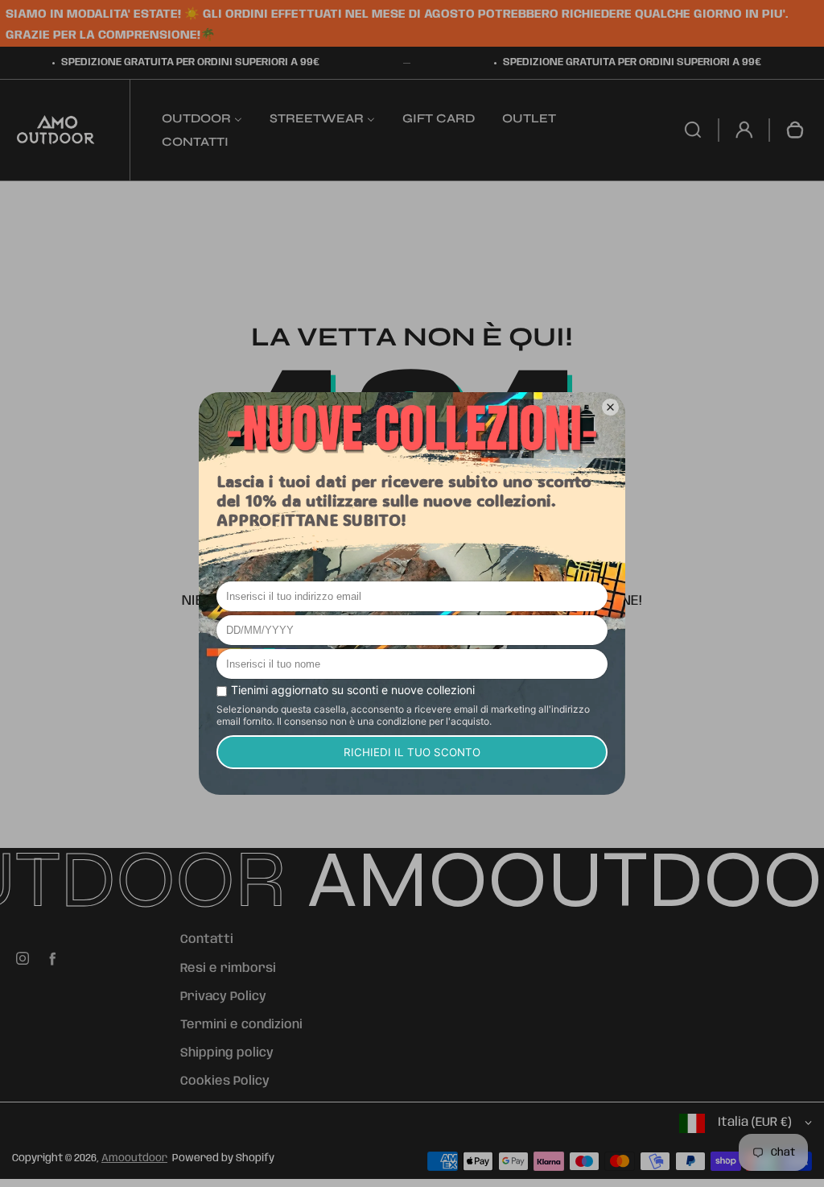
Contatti (206, 939)
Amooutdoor (134, 1158)
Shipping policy (227, 1053)
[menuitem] (202, 118)
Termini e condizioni (241, 1025)
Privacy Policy (223, 997)
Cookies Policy (225, 1081)
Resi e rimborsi (228, 968)
